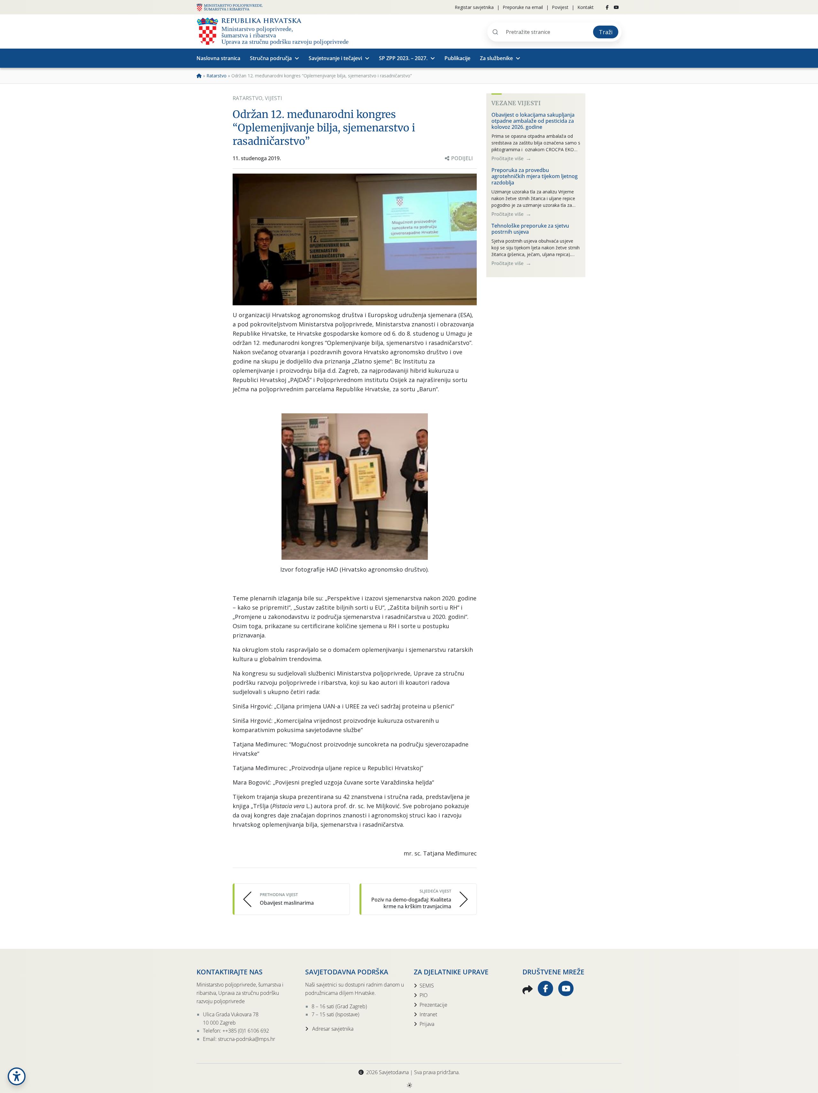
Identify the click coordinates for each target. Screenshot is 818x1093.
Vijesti (273, 98)
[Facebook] (607, 7)
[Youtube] (616, 7)
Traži (606, 32)
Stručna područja (271, 58)
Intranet (428, 1014)
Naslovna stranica (218, 58)
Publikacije (457, 58)
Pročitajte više (508, 158)
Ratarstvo (216, 76)
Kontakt (585, 7)
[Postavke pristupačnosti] (17, 1076)
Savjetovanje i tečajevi (335, 58)
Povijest (560, 7)
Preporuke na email (523, 7)
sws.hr (409, 1084)
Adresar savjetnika (332, 1028)
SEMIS (427, 985)
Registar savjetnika (474, 7)
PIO (424, 995)
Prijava (427, 1023)
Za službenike (496, 58)
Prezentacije (433, 1004)
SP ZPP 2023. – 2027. (403, 58)
